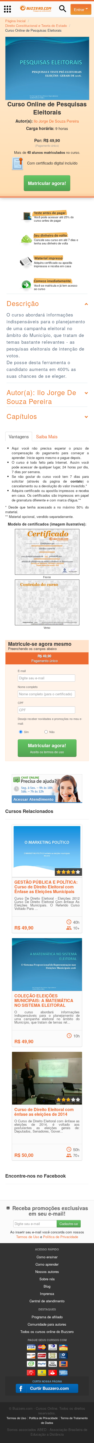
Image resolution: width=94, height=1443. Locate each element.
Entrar (79, 9)
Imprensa (47, 1293)
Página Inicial (15, 20)
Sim (26, 732)
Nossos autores (47, 1271)
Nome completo (28, 687)
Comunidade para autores (47, 1324)
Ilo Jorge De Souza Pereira (56, 121)
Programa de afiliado (47, 1316)
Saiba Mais (46, 436)
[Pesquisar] (63, 9)
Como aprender (47, 1264)
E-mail (22, 671)
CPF (21, 703)
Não (52, 732)
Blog (47, 1286)
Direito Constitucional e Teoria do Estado (36, 25)
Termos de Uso (27, 1236)
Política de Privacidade (60, 1236)
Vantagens (19, 436)
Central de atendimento (47, 1300)
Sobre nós (47, 1278)
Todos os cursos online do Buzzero (47, 1331)
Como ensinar (47, 1256)
